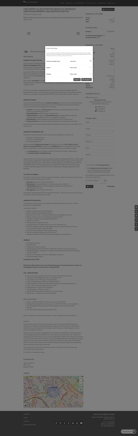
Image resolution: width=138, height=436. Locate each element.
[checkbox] (91, 60)
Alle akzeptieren (86, 79)
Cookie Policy (69, 55)
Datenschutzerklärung (58, 55)
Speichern (77, 79)
